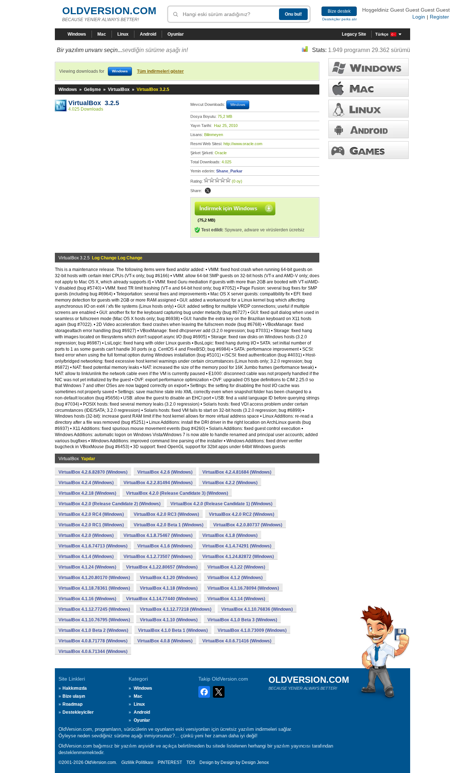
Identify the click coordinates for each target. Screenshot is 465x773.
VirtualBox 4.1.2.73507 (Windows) (158, 556)
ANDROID (368, 129)
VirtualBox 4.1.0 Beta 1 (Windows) (173, 630)
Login (418, 17)
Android (148, 34)
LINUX (368, 108)
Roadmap (72, 704)
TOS (190, 762)
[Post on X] (208, 191)
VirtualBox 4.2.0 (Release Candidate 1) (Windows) (221, 503)
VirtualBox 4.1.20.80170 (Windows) (94, 577)
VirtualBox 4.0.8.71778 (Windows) (93, 640)
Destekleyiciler (78, 712)
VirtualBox (119, 89)
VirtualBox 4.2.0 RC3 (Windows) (166, 514)
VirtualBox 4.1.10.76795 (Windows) (94, 619)
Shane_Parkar (229, 171)
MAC (368, 88)
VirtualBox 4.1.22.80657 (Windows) (162, 567)
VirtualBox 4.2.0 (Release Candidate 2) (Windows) (109, 503)
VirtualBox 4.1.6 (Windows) (165, 546)
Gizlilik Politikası (137, 762)
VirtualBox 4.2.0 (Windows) (86, 535)
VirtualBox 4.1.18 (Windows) (169, 588)
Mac (101, 34)
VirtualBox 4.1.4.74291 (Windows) (236, 546)
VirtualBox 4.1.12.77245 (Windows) (94, 609)
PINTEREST (170, 762)
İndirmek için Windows (228, 208)
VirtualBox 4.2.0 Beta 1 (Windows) (168, 524)
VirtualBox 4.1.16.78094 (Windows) (243, 588)
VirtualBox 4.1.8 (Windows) (230, 535)
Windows (77, 34)
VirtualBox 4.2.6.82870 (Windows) (93, 472)
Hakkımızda (74, 688)
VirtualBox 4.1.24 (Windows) (87, 567)
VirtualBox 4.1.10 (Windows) (169, 619)
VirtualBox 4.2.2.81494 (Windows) (158, 482)
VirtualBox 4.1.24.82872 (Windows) (238, 556)
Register (439, 17)
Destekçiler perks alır (339, 19)
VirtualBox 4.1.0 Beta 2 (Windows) (93, 630)
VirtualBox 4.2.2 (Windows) (230, 482)
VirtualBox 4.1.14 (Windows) (236, 598)
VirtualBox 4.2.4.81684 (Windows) (236, 472)
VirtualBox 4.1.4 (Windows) (86, 556)
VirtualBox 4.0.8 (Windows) (165, 640)
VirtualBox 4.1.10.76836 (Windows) (257, 609)
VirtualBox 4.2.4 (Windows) (86, 482)
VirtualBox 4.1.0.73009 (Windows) (252, 630)
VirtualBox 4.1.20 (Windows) (169, 577)
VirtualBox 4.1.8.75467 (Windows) (158, 535)
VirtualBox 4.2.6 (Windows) (165, 472)
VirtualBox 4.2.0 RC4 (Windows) (91, 514)
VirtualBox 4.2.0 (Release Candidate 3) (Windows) (177, 493)
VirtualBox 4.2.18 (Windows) (87, 493)
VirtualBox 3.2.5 (93, 103)
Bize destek (339, 11)
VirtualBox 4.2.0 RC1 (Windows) (91, 524)
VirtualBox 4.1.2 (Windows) (235, 577)
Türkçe (381, 34)
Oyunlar (175, 34)
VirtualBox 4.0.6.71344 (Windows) (93, 651)
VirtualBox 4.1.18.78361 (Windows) (94, 588)
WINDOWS (368, 67)
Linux (123, 34)
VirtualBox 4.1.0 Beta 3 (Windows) (242, 619)
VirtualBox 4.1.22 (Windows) (236, 567)
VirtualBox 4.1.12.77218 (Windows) (175, 609)
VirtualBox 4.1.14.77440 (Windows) (162, 598)
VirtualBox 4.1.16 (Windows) (87, 598)
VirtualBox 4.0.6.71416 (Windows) (236, 640)
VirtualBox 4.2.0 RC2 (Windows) (241, 514)
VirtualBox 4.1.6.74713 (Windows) (93, 546)
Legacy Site (354, 34)
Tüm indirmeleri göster (160, 71)
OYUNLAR (368, 150)
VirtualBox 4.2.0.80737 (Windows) (247, 524)
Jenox (263, 762)
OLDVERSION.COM (109, 10)
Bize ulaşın (73, 696)
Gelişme (92, 89)
